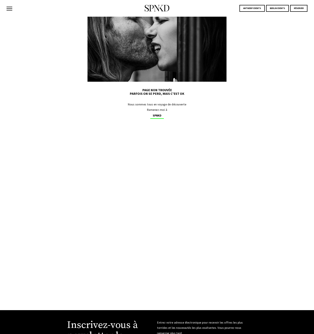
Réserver (299, 8)
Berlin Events (277, 8)
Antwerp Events (252, 8)
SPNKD (157, 115)
